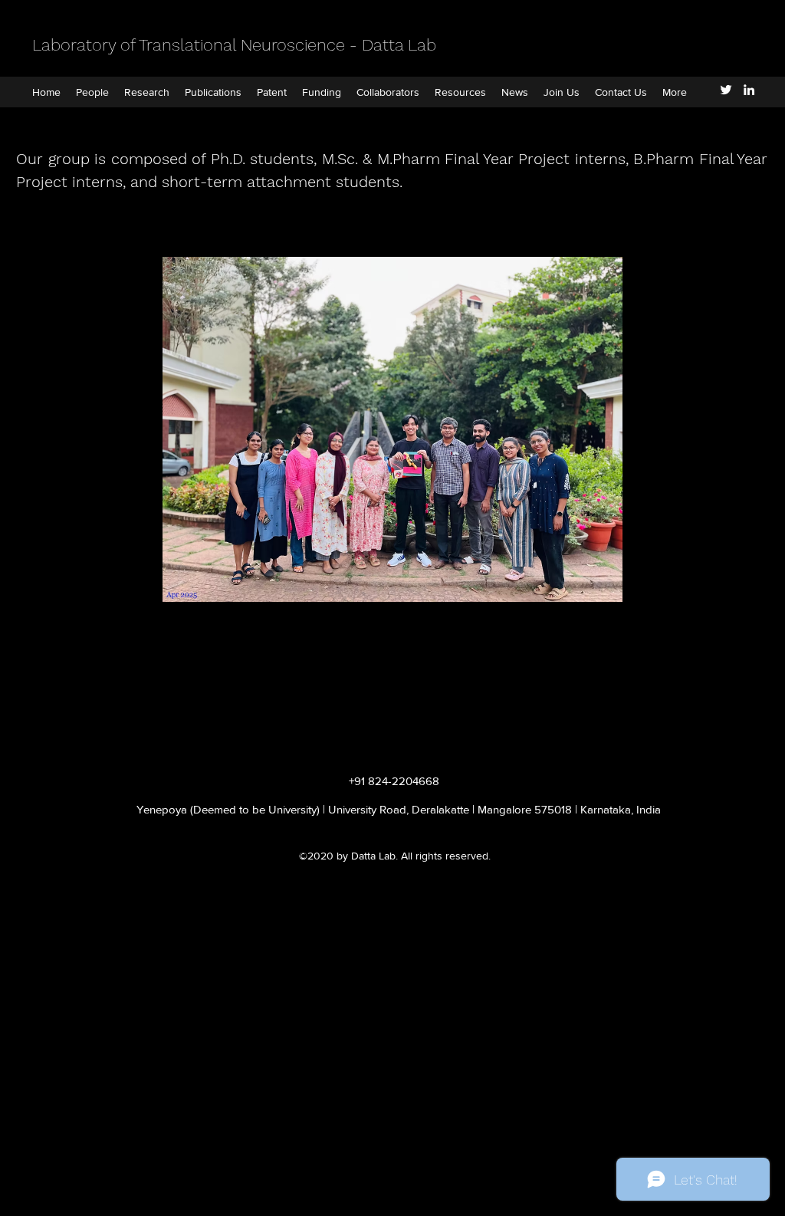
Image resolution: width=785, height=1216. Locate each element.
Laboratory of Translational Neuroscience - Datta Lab (234, 44)
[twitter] (726, 89)
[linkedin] (749, 89)
